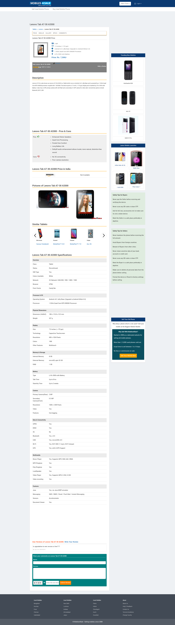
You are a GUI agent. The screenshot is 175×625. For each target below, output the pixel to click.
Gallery (48, 33)
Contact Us (126, 609)
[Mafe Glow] (136, 149)
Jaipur (65, 615)
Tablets (35, 29)
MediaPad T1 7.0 (75, 244)
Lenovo (41, 29)
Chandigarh (96, 609)
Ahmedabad (66, 612)
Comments (63, 33)
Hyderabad (37, 615)
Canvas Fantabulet (42, 244)
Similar (41, 33)
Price (35, 33)
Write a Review (102, 66)
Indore (95, 606)
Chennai (36, 612)
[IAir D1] (128, 87)
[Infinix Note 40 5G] (120, 149)
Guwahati (96, 615)
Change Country (127, 615)
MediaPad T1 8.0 (58, 244)
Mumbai (36, 606)
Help (124, 606)
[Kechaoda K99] (128, 59)
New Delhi (66, 603)
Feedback (129, 606)
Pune (35, 609)
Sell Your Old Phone (128, 319)
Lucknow (66, 606)
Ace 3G (89, 244)
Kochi (94, 612)
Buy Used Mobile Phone (61, 9)
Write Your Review (71, 542)
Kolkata (65, 609)
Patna (94, 603)
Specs (55, 33)
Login (138, 4)
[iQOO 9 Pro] (128, 115)
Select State (125, 4)
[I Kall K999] (120, 171)
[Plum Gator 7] (136, 171)
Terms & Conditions (128, 612)
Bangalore (37, 603)
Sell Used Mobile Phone (40, 9)
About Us (125, 603)
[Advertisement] (87, 16)
